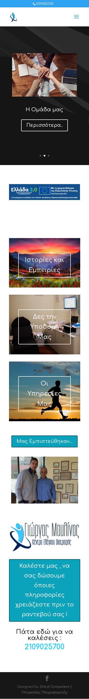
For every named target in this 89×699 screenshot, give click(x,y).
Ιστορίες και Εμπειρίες (44, 265)
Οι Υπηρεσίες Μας (44, 393)
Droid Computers (55, 687)
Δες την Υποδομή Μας (44, 326)
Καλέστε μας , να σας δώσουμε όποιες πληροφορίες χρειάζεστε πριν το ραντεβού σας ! (44, 590)
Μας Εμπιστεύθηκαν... (44, 441)
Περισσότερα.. (44, 125)
